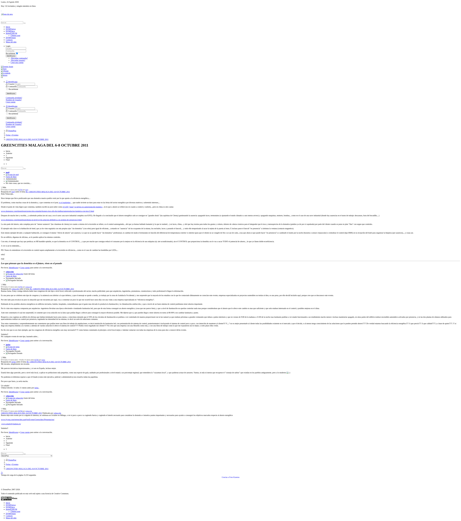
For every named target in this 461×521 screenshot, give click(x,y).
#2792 (20, 287)
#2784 (20, 411)
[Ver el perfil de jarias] (12, 347)
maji (7, 172)
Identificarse (11, 56)
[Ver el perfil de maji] (12, 175)
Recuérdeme (10, 53)
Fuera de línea (11, 177)
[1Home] (5, 71)
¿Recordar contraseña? (19, 58)
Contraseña (12, 87)
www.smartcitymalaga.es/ (11, 424)
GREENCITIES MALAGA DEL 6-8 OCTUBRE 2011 (21, 413)
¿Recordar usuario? (18, 60)
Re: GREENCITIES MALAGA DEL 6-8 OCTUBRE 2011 (48, 192)
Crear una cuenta (17, 62)
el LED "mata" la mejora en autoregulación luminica (82, 207)
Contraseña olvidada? (14, 98)
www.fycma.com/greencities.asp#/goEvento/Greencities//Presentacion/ (27, 420)
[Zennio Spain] (7, 67)
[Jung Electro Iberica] (3, 69)
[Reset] (25, 23)
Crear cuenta (10, 102)
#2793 (20, 190)
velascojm (10, 272)
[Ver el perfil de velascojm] (14, 274)
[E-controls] (5, 73)
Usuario (11, 84)
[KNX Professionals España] (4, 75)
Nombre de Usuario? (14, 100)
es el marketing (64, 203)
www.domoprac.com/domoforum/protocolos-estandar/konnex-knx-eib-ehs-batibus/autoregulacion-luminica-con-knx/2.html (47, 211)
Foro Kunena (234, 477)
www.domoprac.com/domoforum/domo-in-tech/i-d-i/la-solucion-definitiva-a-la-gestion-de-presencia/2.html (41, 220)
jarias (8, 345)
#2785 (36, 360)
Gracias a (225, 477)
